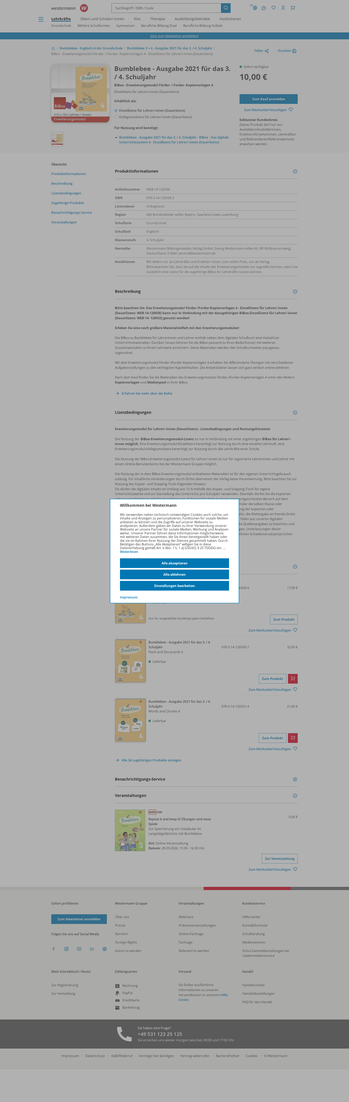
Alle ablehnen (174, 574)
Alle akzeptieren (175, 563)
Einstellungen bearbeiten (174, 586)
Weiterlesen (129, 551)
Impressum (129, 597)
